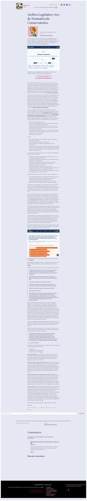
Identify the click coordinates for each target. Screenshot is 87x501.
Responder (32, 451)
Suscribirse (81, 413)
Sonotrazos (48, 492)
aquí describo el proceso (48, 112)
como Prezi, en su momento (52, 92)
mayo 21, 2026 (32, 444)
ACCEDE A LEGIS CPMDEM (43, 76)
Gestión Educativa (43, 35)
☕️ (68, 489)
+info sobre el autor (36, 490)
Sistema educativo (49, 35)
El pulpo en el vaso (39, 484)
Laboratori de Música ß (51, 494)
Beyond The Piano (50, 488)
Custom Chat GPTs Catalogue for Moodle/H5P (44, 7)
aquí (41, 351)
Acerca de (52, 4)
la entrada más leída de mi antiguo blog (40, 107)
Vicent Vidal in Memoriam (51, 491)
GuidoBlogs (48, 487)
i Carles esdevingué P (50, 490)
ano (56, 490)
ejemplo (31, 260)
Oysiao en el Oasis (50, 495)
